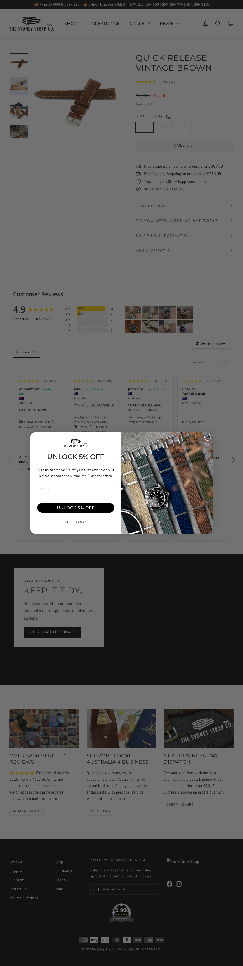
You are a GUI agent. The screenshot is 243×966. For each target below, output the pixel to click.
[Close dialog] (207, 437)
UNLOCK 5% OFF (76, 507)
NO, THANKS (76, 522)
